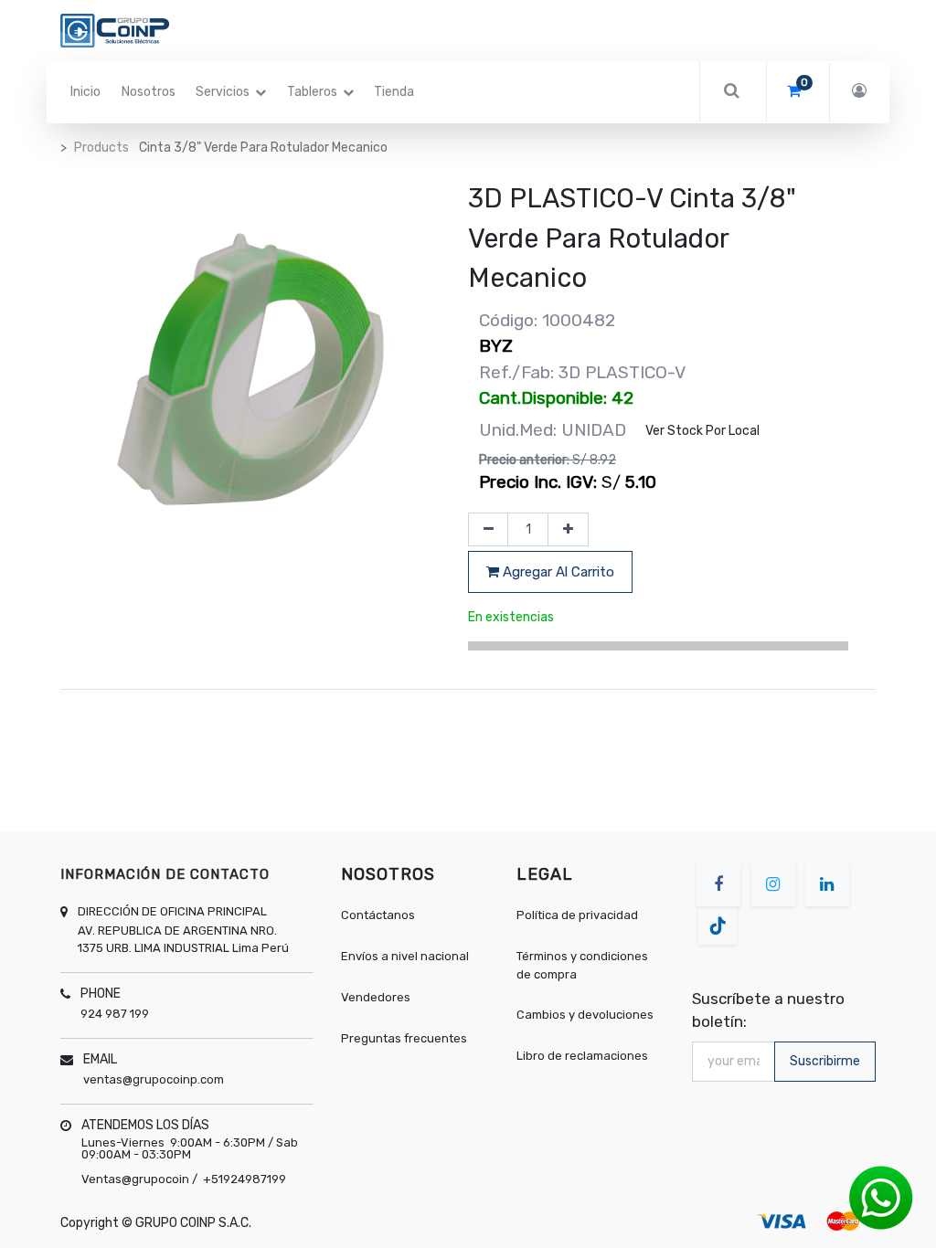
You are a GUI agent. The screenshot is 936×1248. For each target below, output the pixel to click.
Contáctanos (378, 915)
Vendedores (375, 997)
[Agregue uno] (568, 530)
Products (101, 147)
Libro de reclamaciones (582, 1056)
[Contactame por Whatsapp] (881, 1197)
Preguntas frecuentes (404, 1038)
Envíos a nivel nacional (406, 956)
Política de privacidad (577, 915)
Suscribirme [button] (825, 1061)
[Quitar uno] (488, 530)
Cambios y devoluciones (585, 1014)
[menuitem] (85, 92)
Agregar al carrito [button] (556, 572)
